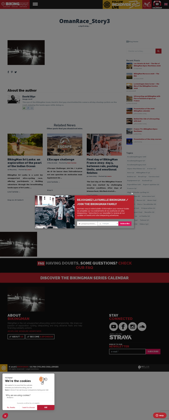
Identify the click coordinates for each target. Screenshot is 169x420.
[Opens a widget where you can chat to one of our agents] (160, 416)
